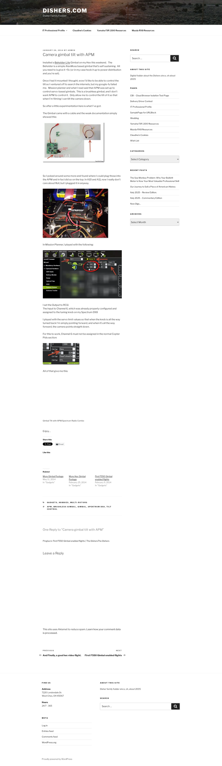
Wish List (134, 140)
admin (71, 50)
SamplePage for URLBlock (143, 112)
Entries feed (47, 731)
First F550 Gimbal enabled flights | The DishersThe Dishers (81, 541)
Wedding (134, 118)
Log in (45, 725)
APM (49, 507)
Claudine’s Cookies (82, 30)
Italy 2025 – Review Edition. (143, 192)
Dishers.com (65, 10)
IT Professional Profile (53, 30)
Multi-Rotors (79, 502)
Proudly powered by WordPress (57, 759)
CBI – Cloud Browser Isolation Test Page (149, 95)
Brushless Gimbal (64, 507)
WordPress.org (49, 742)
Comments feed (50, 736)
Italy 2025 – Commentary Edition (146, 198)
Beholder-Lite (62, 62)
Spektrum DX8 (96, 507)
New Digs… (135, 203)
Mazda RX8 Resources (143, 30)
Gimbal (82, 507)
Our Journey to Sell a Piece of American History (152, 186)
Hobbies (64, 502)
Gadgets (52, 502)
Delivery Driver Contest (141, 101)
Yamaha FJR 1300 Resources (111, 30)
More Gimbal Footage (53, 476)
